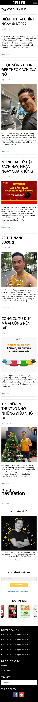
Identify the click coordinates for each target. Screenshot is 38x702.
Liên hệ (4, 665)
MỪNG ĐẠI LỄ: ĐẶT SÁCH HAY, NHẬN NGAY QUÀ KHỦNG (17, 167)
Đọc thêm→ (19, 560)
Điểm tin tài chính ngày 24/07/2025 (15, 649)
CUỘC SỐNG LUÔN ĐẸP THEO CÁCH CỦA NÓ (19, 70)
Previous (1, 611)
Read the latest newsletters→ (19, 592)
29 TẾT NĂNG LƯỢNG (12, 240)
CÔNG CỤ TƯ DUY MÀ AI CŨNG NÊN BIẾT (16, 323)
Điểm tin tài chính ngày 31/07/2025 (15, 634)
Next (36, 611)
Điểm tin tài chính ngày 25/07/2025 (15, 644)
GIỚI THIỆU (6, 670)
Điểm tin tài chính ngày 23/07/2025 (15, 654)
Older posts (5, 503)
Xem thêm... (5, 54)
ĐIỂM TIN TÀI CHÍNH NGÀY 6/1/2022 (18, 21)
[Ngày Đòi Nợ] (12, 611)
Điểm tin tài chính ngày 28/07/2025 (15, 639)
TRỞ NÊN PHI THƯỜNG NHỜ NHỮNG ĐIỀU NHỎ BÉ (17, 411)
